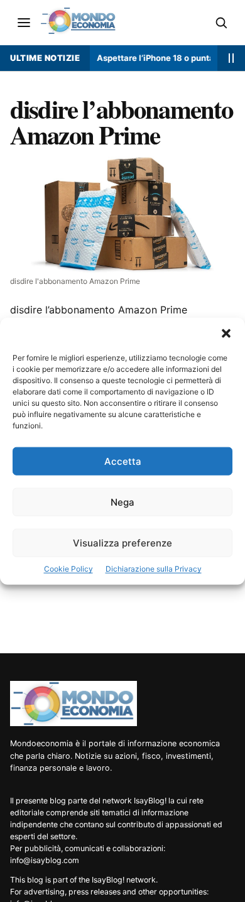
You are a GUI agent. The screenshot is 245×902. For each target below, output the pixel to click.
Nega (122, 502)
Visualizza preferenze (122, 543)
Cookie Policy (68, 568)
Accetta (122, 461)
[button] (226, 333)
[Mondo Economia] (73, 703)
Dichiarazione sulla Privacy (154, 568)
